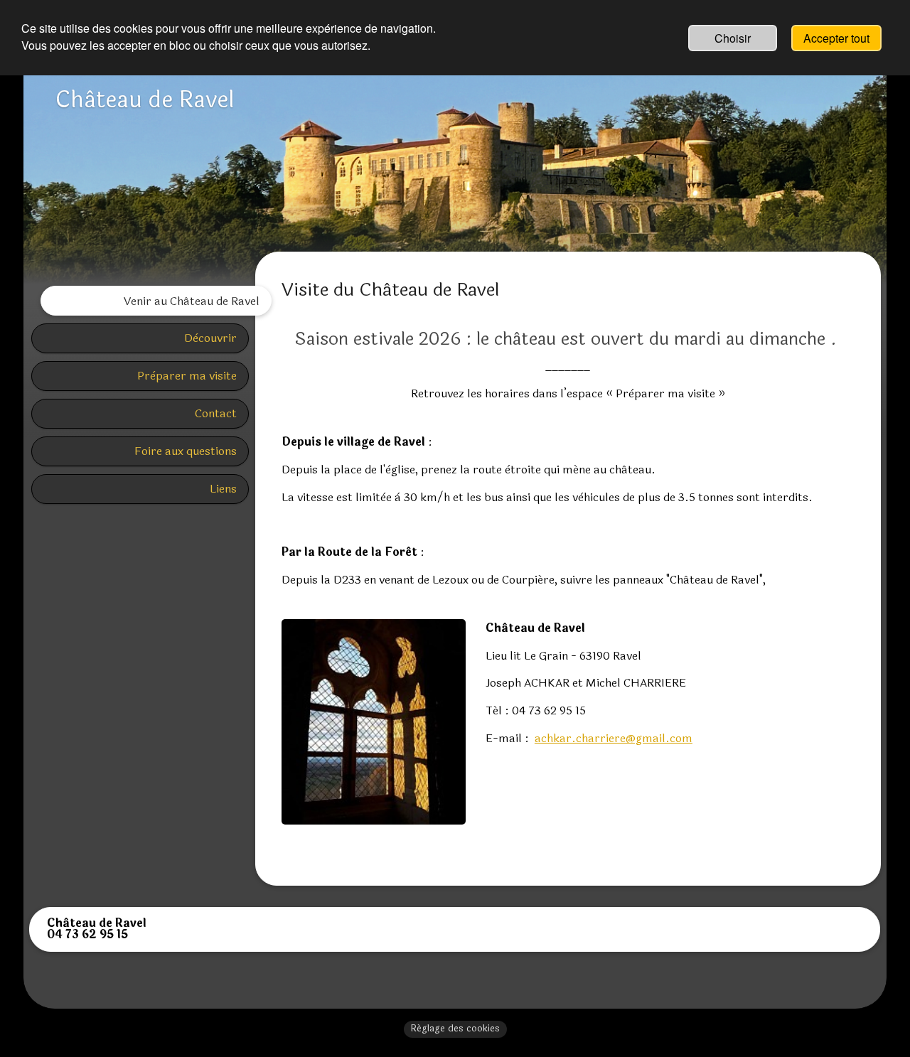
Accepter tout (836, 38)
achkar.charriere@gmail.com (613, 738)
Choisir (732, 38)
